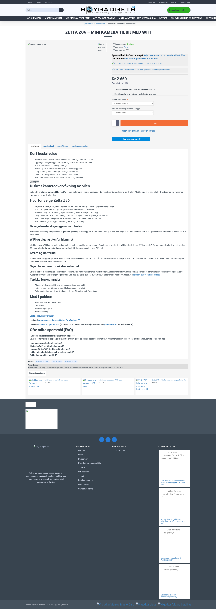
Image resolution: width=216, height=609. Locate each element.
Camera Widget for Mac (49, 324)
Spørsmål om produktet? (131, 139)
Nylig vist (31, 404)
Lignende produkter (37, 373)
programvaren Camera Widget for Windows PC (59, 320)
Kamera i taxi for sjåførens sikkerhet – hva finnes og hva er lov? (173, 521)
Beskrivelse (34, 146)
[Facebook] (101, 439)
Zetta (126, 47)
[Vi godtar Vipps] (146, 604)
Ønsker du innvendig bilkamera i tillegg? (126, 109)
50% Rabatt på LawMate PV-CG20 (141, 58)
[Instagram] (108, 439)
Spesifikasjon (63, 146)
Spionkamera (88, 24)
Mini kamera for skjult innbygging (56, 380)
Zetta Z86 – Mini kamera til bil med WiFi (122, 24)
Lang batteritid (57, 361)
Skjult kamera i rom (42, 361)
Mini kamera (100, 24)
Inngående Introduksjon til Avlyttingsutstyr (171, 559)
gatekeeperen (110, 324)
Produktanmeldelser (80, 146)
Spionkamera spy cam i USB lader (110, 380)
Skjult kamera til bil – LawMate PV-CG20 (164, 55)
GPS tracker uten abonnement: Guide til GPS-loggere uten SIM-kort (173, 482)
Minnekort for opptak (119, 99)
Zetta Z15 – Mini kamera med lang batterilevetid (169, 380)
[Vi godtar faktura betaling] (174, 604)
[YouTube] (114, 439)
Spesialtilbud (48, 146)
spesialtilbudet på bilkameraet (146, 275)
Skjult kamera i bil (71, 361)
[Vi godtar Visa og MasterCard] (115, 604)
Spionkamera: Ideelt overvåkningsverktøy (169, 596)
